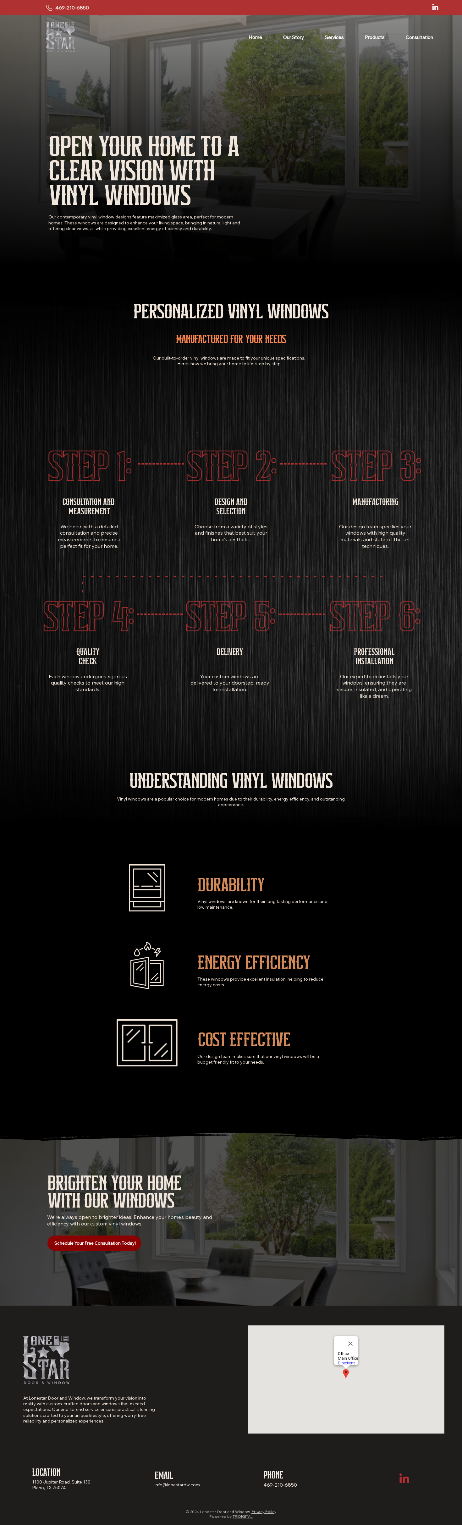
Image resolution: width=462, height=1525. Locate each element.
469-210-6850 (72, 7)
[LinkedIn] (435, 7)
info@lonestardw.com (178, 1485)
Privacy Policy (263, 1511)
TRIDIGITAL (243, 1516)
